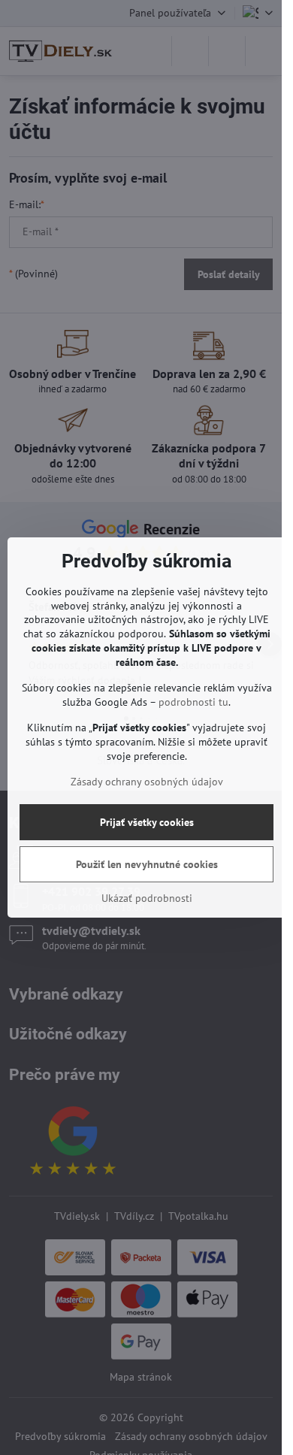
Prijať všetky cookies (147, 822)
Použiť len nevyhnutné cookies (147, 864)
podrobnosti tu (193, 702)
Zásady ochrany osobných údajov (147, 781)
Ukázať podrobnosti (146, 898)
